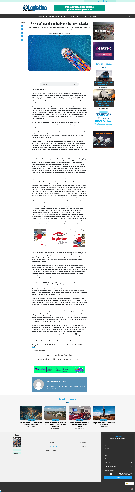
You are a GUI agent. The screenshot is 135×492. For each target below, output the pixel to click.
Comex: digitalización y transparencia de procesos (59, 359)
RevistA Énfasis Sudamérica (54, 345)
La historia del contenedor (59, 355)
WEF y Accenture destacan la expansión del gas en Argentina (104, 423)
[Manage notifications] (132, 489)
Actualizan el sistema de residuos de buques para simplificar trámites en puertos (79, 424)
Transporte (31, 420)
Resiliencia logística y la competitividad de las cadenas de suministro (31, 423)
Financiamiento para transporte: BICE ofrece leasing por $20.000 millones (104, 103)
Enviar (118, 477)
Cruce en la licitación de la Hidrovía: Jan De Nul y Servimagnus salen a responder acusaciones (55, 424)
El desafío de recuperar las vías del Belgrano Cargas (103, 83)
